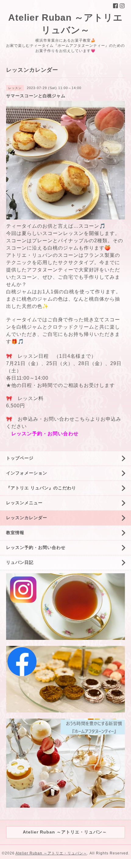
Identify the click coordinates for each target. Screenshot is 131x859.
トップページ (20, 458)
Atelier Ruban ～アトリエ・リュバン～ (51, 853)
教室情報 (15, 532)
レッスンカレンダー (26, 517)
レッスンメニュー (24, 502)
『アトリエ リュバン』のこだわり (41, 487)
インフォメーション (26, 473)
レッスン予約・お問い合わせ (45, 433)
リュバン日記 (20, 562)
